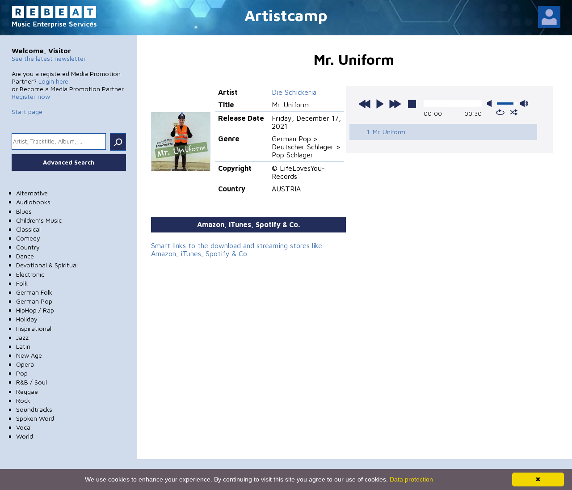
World (24, 436)
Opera (25, 364)
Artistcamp (286, 15)
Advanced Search (68, 162)
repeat (500, 112)
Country (28, 247)
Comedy (28, 238)
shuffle (513, 112)
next (395, 103)
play (380, 104)
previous (364, 103)
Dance (25, 256)
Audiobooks (33, 202)
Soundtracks (34, 409)
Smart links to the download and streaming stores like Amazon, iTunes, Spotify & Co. (236, 249)
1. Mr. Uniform (385, 131)
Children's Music (39, 220)
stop (412, 103)
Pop (22, 373)
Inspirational (33, 328)
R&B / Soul (31, 382)
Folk (22, 283)
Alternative (32, 193)
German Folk (34, 292)
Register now (31, 96)
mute (491, 103)
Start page (27, 111)
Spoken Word (35, 418)
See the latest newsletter (49, 58)
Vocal (24, 427)
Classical (28, 229)
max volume (524, 103)
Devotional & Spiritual (47, 265)
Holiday (27, 319)
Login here (53, 81)
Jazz (22, 337)
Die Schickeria (294, 92)
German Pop (34, 301)
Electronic (30, 274)
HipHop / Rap (35, 310)
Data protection (411, 479)
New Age (29, 355)
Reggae (27, 391)
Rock (23, 400)
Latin (23, 346)
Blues (24, 211)
